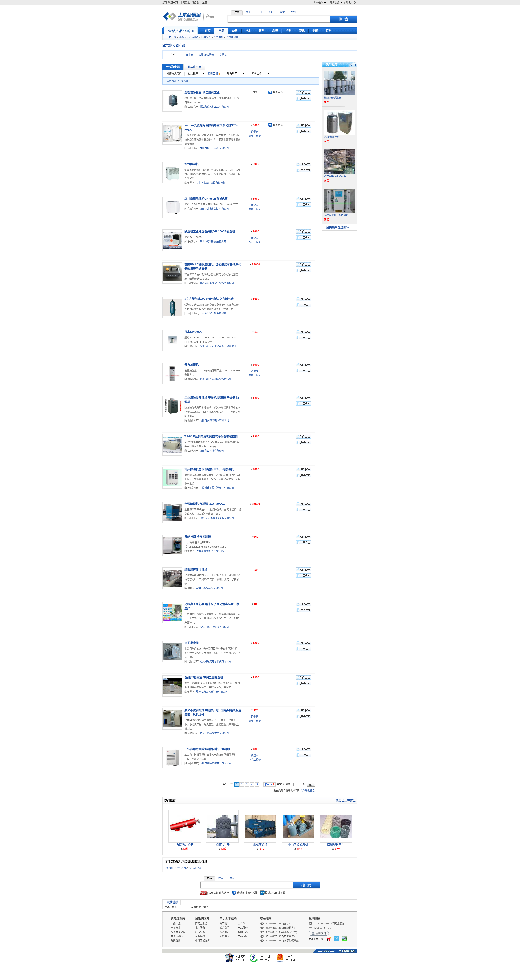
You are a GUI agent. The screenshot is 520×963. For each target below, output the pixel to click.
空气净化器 (232, 37)
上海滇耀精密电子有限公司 (210, 551)
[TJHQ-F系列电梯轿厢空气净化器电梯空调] (172, 445)
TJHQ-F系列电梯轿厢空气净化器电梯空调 (211, 436)
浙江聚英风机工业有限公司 (214, 106)
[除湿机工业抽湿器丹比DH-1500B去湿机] (172, 240)
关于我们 (224, 923)
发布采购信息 (307, 790)
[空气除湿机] (172, 172)
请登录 (195, 2)
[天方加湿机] (172, 373)
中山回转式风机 (298, 844)
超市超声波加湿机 (195, 569)
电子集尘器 (191, 642)
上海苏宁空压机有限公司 (213, 313)
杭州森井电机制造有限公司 (214, 208)
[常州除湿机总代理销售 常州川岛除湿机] (172, 478)
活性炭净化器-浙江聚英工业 (202, 92)
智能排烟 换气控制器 (197, 536)
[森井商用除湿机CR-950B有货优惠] (172, 207)
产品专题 (243, 936)
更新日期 (213, 73)
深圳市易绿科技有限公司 (209, 588)
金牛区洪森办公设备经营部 (210, 182)
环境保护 (206, 37)
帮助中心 (351, 2)
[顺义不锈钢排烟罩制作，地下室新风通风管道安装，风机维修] (172, 719)
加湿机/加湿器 (206, 54)
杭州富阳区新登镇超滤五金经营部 (218, 346)
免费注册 (176, 940)
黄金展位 (200, 936)
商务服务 (335, 2)
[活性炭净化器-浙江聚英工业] (172, 101)
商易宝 (182, 37)
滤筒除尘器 (222, 844)
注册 (204, 2)
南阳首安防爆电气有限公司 (214, 420)
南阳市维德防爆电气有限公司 (215, 763)
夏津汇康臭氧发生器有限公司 (212, 691)
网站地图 (224, 936)
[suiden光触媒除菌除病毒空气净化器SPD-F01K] (172, 134)
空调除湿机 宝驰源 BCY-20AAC (204, 503)
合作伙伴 (243, 923)
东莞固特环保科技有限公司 (214, 627)
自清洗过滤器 (184, 844)
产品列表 (194, 37)
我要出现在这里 (346, 800)
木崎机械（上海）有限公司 (214, 148)
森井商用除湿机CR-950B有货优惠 (206, 198)
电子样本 (176, 927)
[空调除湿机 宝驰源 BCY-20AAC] (172, 512)
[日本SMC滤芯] (172, 340)
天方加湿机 (191, 364)
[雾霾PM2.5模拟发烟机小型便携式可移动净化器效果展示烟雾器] (172, 273)
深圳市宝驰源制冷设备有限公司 (217, 518)
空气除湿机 (191, 164)
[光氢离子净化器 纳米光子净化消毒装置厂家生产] (172, 612)
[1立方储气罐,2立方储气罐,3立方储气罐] (172, 307)
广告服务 (200, 932)
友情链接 (172, 902)
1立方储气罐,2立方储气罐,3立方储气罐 (209, 298)
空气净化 (218, 37)
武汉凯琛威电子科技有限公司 (215, 661)
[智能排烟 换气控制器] (172, 545)
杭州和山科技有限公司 (212, 450)
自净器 (189, 54)
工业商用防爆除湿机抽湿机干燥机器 (207, 749)
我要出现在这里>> (337, 227)
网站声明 (224, 932)
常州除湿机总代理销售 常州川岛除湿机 (209, 469)
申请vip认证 (177, 936)
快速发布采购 (178, 932)
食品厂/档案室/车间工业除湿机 (203, 677)
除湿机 (223, 54)
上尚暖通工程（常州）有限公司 (217, 487)
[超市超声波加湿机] (172, 578)
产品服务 (243, 927)
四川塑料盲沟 (335, 844)
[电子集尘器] (172, 651)
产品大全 (176, 923)
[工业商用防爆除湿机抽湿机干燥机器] (172, 757)
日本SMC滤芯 (193, 331)
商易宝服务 (201, 923)
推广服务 (200, 927)
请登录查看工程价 (255, 133)
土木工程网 (171, 907)
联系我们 (224, 927)
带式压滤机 (260, 844)
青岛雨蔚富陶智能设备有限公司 (217, 283)
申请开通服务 (202, 940)
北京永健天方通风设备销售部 (215, 379)
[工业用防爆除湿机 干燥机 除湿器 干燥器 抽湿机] (172, 406)
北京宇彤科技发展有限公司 (214, 733)
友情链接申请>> (200, 907)
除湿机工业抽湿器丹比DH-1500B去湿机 (209, 231)
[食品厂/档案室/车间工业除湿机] (172, 686)
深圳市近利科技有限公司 (213, 241)
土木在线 (318, 2)
